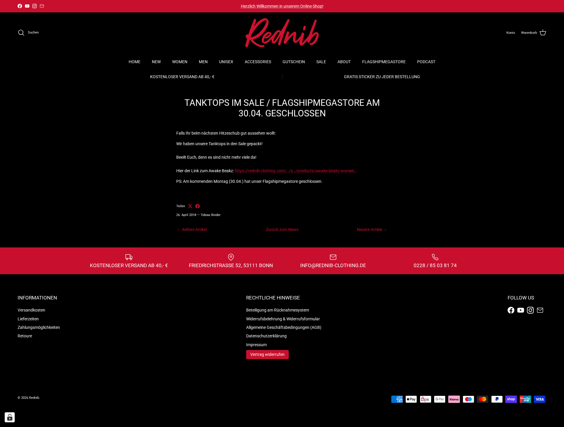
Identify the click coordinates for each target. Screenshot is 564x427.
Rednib (34, 398)
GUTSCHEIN (294, 61)
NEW (156, 61)
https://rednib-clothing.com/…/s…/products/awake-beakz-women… (296, 170)
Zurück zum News (282, 229)
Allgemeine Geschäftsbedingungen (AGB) (283, 327)
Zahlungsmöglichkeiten (39, 327)
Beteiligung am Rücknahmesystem (277, 310)
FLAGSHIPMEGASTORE (384, 61)
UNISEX (226, 61)
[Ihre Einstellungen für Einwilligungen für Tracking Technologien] (10, 417)
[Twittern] (190, 206)
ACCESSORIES (258, 61)
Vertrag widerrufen (267, 354)
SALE (321, 61)
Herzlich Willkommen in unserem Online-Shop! (282, 6)
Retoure (25, 336)
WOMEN (179, 61)
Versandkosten (31, 310)
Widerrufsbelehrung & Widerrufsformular (283, 319)
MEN (203, 61)
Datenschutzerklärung (266, 336)
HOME (134, 61)
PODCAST (426, 61)
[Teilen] (197, 206)
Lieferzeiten (28, 319)
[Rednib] (282, 32)
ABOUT (344, 61)
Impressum (256, 344)
